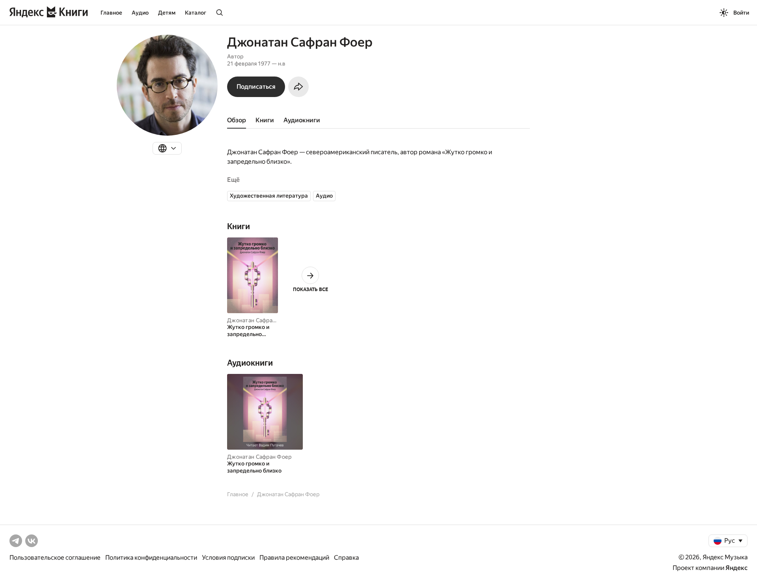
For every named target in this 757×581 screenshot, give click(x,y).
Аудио (140, 12)
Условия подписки (228, 557)
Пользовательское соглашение (55, 557)
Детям (166, 12)
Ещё (233, 179)
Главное (111, 12)
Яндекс (736, 568)
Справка (346, 557)
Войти (741, 12)
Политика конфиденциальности (151, 557)
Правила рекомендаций (294, 557)
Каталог (195, 12)
